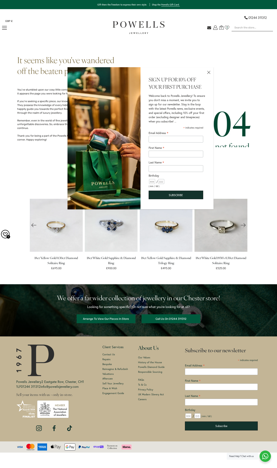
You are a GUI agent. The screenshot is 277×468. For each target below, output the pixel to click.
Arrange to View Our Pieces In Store (106, 318)
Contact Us (108, 354)
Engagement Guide (113, 393)
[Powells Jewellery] (138, 27)
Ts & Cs (142, 384)
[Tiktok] (69, 426)
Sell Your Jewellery (112, 383)
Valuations (108, 373)
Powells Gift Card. (170, 4)
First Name (193, 380)
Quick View (56, 225)
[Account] (215, 27)
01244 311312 (257, 17)
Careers (142, 399)
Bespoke (107, 364)
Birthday (190, 410)
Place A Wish (109, 388)
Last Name (192, 395)
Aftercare (107, 378)
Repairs (106, 359)
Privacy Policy (145, 389)
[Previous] (34, 225)
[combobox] (252, 27)
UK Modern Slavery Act (151, 394)
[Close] (209, 72)
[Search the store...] (269, 33)
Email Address (158, 133)
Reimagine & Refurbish (115, 369)
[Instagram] (39, 426)
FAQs (141, 379)
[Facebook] (54, 426)
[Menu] (4, 28)
